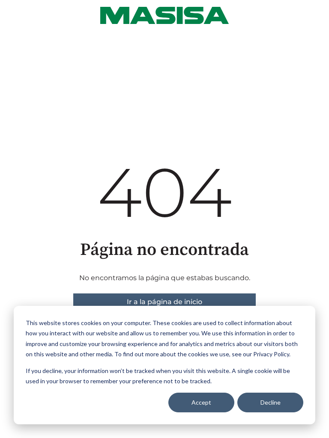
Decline (270, 402)
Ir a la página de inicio (164, 302)
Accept (201, 402)
